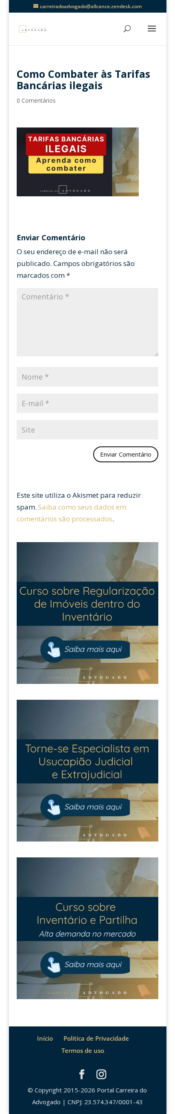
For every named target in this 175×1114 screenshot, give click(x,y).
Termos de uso (82, 1050)
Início (45, 1038)
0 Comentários (36, 100)
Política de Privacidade (96, 1038)
